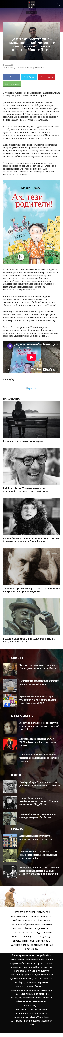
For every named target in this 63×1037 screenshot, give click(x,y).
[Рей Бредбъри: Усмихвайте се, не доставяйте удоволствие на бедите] (31, 466)
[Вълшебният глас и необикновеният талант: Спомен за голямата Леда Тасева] (31, 516)
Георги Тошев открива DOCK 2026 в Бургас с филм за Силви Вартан (37, 742)
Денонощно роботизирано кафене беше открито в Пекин (39, 682)
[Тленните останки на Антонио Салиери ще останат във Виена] (10, 669)
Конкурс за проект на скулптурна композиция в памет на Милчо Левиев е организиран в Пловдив (39, 870)
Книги (31, 13)
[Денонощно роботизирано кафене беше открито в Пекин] (10, 685)
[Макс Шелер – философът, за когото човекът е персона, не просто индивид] (31, 566)
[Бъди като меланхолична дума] (31, 419)
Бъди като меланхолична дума (23, 441)
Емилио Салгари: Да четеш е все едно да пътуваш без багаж (29, 640)
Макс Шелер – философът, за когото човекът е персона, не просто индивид (31, 590)
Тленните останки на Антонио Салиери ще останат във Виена (37, 666)
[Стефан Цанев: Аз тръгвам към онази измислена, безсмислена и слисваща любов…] (10, 855)
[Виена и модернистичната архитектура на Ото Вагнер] (10, 840)
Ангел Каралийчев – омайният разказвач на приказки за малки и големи (39, 758)
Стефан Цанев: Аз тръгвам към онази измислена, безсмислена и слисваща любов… (38, 854)
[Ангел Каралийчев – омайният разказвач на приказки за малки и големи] (10, 759)
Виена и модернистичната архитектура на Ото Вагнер (35, 837)
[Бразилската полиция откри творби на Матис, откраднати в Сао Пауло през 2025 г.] (10, 700)
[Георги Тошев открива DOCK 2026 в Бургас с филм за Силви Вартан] (10, 743)
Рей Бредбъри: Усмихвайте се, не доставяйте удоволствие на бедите (25, 490)
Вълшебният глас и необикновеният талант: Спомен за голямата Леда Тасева (31, 540)
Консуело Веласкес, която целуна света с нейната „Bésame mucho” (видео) (39, 726)
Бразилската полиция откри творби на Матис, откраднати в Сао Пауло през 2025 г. (38, 699)
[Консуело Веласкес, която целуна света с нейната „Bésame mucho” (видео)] (10, 727)
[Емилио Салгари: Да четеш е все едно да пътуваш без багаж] (31, 616)
